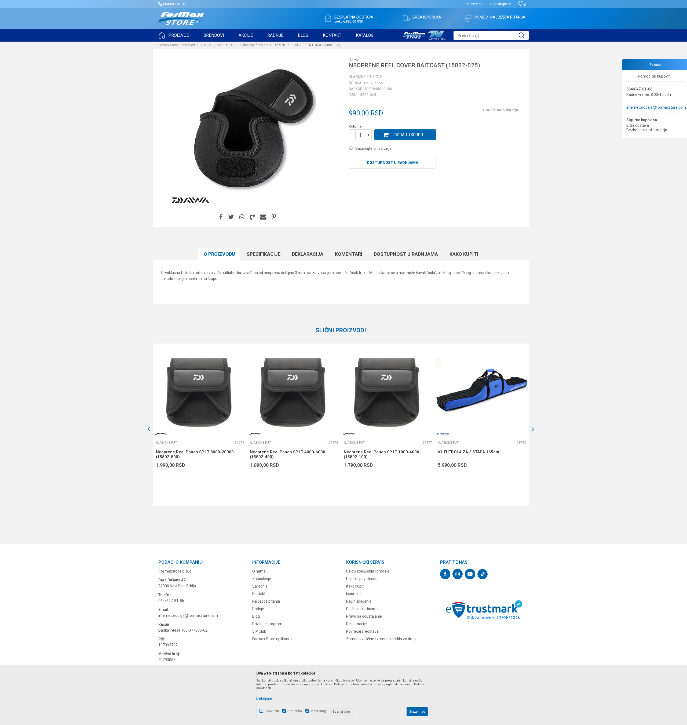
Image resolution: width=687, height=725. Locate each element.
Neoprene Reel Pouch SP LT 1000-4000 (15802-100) (381, 454)
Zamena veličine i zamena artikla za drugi (381, 639)
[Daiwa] (190, 200)
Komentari (348, 254)
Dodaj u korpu (408, 135)
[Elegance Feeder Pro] (443, 433)
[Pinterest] (274, 217)
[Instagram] (457, 574)
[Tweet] (231, 217)
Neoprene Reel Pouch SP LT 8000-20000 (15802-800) (195, 454)
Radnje (258, 609)
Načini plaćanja (358, 601)
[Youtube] (470, 574)
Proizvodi (189, 45)
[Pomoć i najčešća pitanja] (468, 18)
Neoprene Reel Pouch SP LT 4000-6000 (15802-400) (287, 454)
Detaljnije (264, 698)
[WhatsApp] (241, 217)
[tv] (424, 34)
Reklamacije (356, 624)
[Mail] (263, 217)
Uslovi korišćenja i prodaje (367, 571)
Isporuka (353, 594)
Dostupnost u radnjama (392, 163)
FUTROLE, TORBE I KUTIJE (219, 45)
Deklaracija (307, 254)
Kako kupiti (464, 254)
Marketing (318, 711)
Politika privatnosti (361, 579)
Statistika (294, 711)
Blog (256, 616)
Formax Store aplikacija (272, 639)
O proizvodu (219, 254)
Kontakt (258, 594)
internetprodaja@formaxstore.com (656, 107)
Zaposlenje (261, 579)
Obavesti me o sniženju (500, 110)
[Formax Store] (181, 18)
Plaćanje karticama (362, 609)
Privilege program (267, 624)
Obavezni (271, 711)
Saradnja (260, 586)
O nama (259, 571)
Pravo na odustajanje (364, 616)
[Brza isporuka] (406, 18)
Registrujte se (500, 4)
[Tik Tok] (482, 574)
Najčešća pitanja (266, 601)
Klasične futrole (253, 45)
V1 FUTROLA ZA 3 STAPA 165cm (468, 452)
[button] (491, 35)
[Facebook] (221, 217)
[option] (200, 425)
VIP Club (259, 631)
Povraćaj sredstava (362, 631)
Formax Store (168, 45)
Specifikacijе (263, 254)
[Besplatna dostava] (328, 18)
